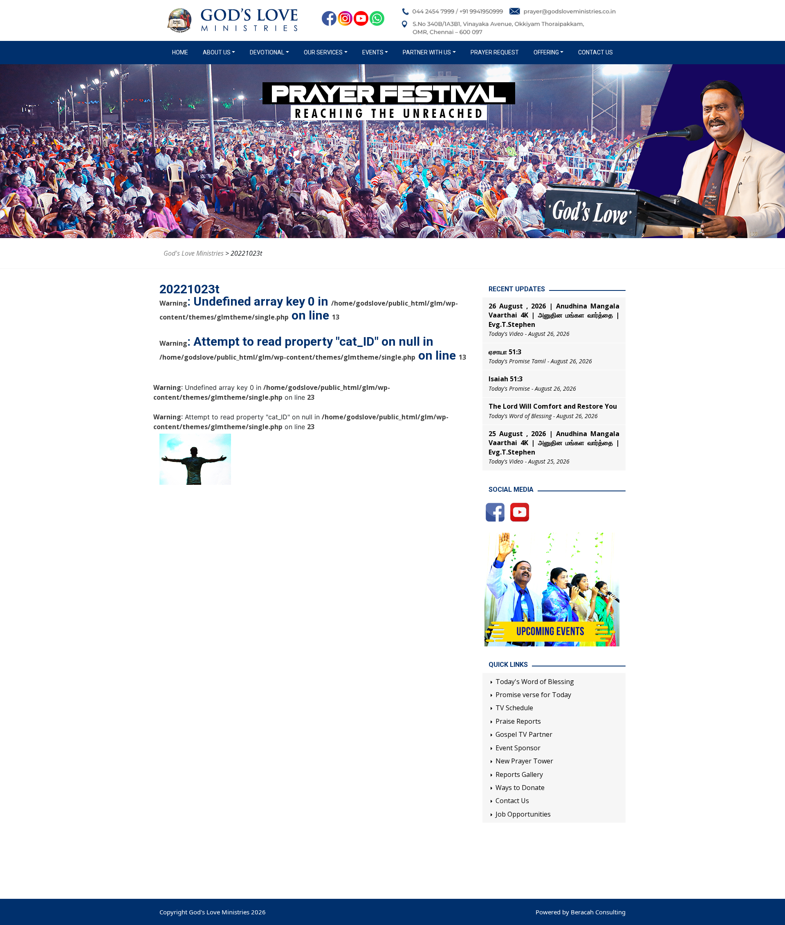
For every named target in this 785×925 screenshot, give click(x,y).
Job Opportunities (523, 814)
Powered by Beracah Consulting (581, 912)
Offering (546, 52)
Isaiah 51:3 (506, 378)
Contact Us (595, 52)
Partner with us (427, 52)
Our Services (323, 52)
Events (373, 52)
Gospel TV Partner (524, 734)
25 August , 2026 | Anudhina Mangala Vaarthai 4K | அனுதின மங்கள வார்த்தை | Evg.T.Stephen (554, 443)
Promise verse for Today (533, 694)
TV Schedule (514, 707)
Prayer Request (495, 52)
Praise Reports (518, 721)
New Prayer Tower (524, 760)
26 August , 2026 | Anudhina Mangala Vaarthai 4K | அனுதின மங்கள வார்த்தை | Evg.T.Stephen (554, 315)
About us (217, 52)
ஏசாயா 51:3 (505, 351)
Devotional (267, 52)
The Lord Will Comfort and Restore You (553, 406)
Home (181, 52)
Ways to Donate (520, 787)
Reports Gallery (519, 774)
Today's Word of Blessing (535, 681)
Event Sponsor (518, 747)
